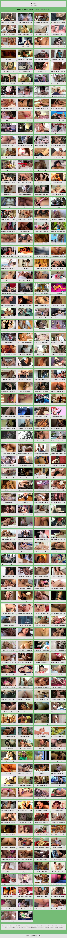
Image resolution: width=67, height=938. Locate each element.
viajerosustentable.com (35, 935)
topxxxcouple (33, 3)
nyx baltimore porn (33, 5)
